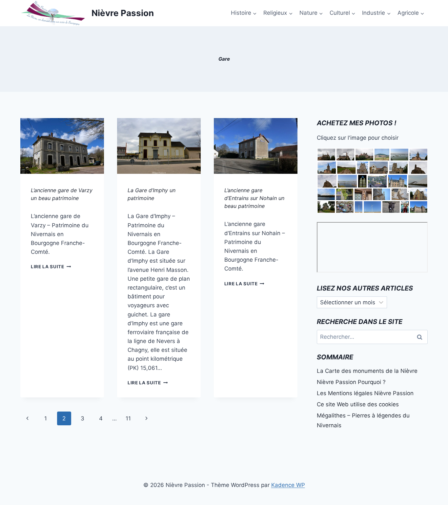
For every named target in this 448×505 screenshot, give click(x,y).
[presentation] (62, 146)
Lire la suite (51, 266)
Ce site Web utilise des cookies (358, 404)
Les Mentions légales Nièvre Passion (365, 393)
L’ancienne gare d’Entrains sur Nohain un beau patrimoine (254, 198)
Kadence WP (288, 485)
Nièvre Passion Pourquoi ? (351, 382)
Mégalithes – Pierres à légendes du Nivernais (363, 420)
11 (128, 418)
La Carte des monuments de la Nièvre (367, 371)
